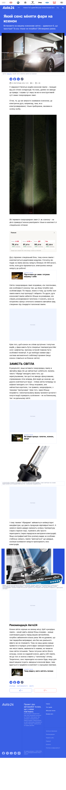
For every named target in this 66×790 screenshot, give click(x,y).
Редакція (48, 741)
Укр (58, 7)
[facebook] (14, 79)
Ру (63, 7)
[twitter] (18, 79)
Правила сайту (50, 737)
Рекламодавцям (50, 734)
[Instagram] (19, 753)
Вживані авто (51, 7)
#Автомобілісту (22, 686)
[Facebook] (3, 753)
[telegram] (10, 79)
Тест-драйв (31, 7)
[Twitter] (7, 753)
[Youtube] (11, 753)
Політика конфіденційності (53, 748)
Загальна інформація (51, 731)
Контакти (48, 744)
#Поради (12, 686)
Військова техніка (40, 7)
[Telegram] (15, 753)
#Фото (31, 686)
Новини (25, 7)
